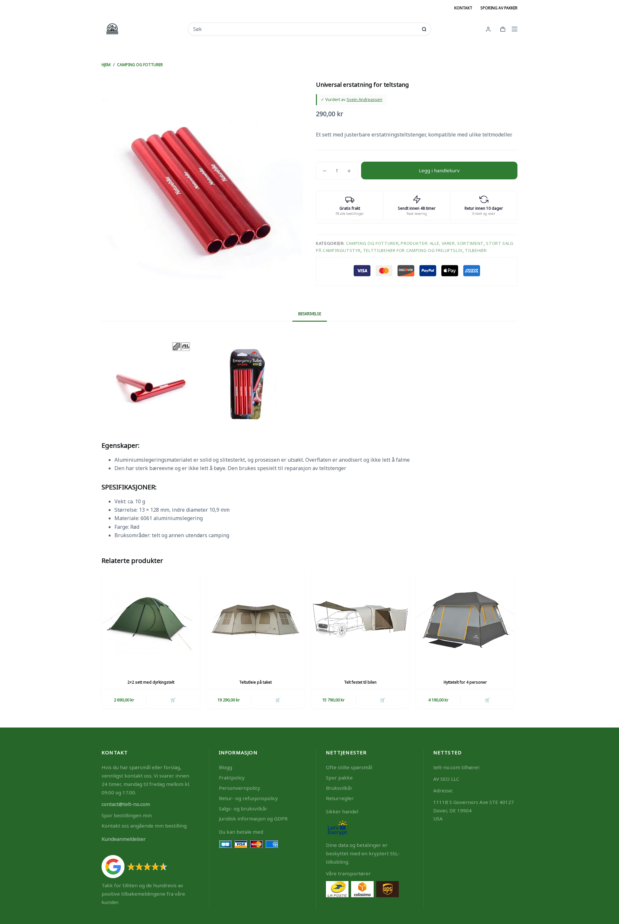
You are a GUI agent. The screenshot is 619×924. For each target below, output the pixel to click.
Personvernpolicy (239, 788)
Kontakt (463, 8)
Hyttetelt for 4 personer (465, 682)
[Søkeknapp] (424, 29)
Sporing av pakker (498, 8)
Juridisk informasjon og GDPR (253, 818)
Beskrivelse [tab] (309, 313)
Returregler (340, 798)
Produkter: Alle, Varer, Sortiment (442, 243)
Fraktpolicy (232, 777)
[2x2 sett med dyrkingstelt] (151, 620)
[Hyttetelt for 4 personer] (465, 620)
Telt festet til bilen (360, 682)
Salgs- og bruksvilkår (243, 808)
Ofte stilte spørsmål (349, 767)
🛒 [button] (173, 700)
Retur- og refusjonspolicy (248, 798)
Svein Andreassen (364, 99)
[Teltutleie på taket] (255, 620)
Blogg (225, 767)
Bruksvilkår (339, 788)
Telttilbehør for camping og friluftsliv (413, 250)
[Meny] (514, 29)
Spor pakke (339, 777)
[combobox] (305, 29)
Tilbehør (475, 250)
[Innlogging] (488, 29)
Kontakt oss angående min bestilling (144, 825)
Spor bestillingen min (127, 815)
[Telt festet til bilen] (360, 620)
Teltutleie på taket (255, 682)
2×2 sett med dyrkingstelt (150, 682)
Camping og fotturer (372, 243)
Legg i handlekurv (439, 170)
